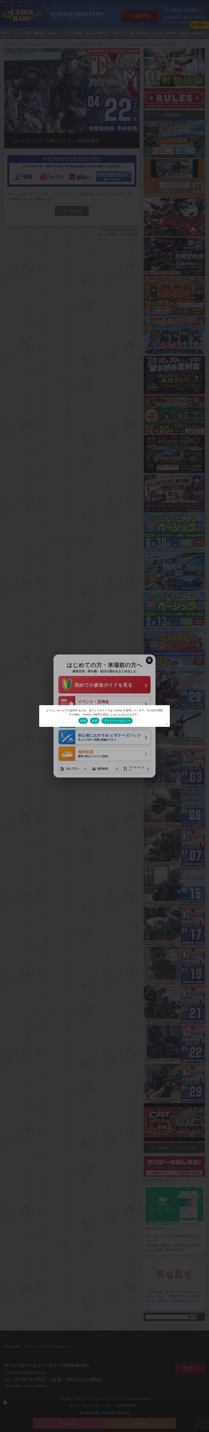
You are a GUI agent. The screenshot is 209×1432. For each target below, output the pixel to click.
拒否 (95, 720)
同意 (83, 720)
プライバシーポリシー (117, 720)
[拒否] (167, 724)
